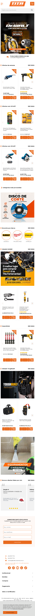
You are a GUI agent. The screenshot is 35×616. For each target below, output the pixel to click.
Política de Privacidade (17, 608)
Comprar (14, 97)
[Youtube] (17, 569)
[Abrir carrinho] (32, 4)
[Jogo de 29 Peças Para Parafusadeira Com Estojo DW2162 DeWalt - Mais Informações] (27, 118)
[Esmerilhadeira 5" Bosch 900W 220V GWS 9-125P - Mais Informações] (9, 77)
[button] (32, 82)
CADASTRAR (17, 542)
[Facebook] (9, 569)
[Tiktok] (25, 569)
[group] (17, 56)
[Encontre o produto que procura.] (31, 10)
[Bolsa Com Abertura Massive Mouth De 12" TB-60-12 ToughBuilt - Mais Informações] (9, 410)
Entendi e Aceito (10, 612)
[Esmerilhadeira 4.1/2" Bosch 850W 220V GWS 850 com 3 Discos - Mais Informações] (9, 158)
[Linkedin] (21, 569)
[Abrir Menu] (2, 4)
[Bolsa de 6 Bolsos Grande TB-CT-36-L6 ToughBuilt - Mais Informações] (26, 410)
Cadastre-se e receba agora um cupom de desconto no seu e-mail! (17, 521)
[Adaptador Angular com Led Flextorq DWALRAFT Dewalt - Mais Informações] (9, 297)
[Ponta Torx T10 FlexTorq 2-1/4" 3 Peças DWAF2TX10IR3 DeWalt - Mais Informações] (9, 118)
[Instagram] (13, 569)
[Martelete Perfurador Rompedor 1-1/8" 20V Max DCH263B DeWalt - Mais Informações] (27, 77)
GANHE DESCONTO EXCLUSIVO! (17, 519)
